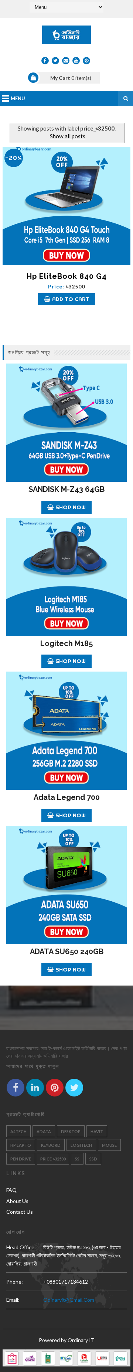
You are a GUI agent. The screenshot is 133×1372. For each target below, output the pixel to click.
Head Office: (21, 1247)
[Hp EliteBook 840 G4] (66, 206)
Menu (18, 98)
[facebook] (45, 60)
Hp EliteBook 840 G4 (67, 276)
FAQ (11, 1190)
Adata (44, 1131)
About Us (17, 1201)
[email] (65, 60)
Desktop (71, 1131)
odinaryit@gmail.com (68, 1300)
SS (77, 1158)
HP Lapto (20, 1145)
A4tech (18, 1131)
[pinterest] (86, 60)
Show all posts (67, 136)
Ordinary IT (81, 1340)
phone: (14, 1281)
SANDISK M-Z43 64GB (66, 489)
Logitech (81, 1145)
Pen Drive (20, 1158)
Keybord (51, 1145)
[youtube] (76, 60)
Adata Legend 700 (67, 797)
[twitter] (55, 60)
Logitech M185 (66, 643)
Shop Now (70, 507)
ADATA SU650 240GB (66, 951)
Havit (97, 1131)
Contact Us (19, 1212)
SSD (93, 1158)
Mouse (109, 1145)
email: (13, 1300)
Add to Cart (70, 299)
